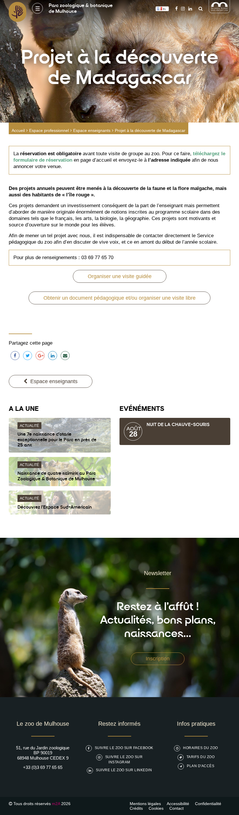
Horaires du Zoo (200, 748)
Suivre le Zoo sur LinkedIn (124, 770)
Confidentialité (208, 803)
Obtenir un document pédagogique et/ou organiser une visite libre (119, 298)
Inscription (158, 659)
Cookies (156, 808)
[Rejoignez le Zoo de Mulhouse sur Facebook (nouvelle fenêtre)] (176, 8)
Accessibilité (178, 803)
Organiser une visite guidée (120, 276)
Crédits (136, 808)
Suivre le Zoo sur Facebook (124, 748)
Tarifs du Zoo (201, 757)
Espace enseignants (91, 130)
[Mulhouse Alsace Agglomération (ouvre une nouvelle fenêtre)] (219, 11)
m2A (56, 803)
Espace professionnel (49, 130)
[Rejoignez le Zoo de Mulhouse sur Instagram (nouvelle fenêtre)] (183, 8)
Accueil (18, 130)
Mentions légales (145, 803)
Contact (176, 808)
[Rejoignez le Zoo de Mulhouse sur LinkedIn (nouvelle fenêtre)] (190, 8)
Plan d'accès (200, 766)
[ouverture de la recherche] (199, 8)
